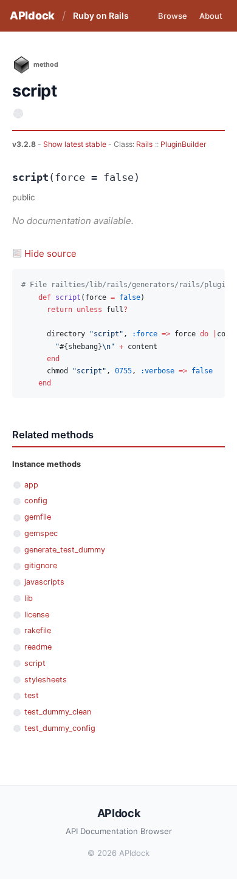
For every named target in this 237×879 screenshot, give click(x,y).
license (36, 614)
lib (28, 598)
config (35, 500)
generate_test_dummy (64, 549)
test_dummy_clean (57, 711)
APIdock (32, 15)
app (31, 484)
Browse (172, 16)
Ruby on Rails (101, 15)
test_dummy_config (59, 728)
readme (38, 646)
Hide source (50, 253)
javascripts (44, 581)
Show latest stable (75, 144)
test (31, 695)
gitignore (40, 565)
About (210, 16)
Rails (144, 144)
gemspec (41, 533)
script (35, 663)
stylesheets (45, 679)
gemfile (37, 516)
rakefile (37, 630)
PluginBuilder (183, 144)
